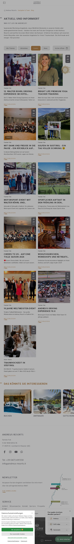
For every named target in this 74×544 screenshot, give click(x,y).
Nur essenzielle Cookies (17, 534)
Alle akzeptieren (16, 529)
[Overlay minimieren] (32, 513)
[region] (17, 520)
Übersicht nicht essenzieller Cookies (17, 538)
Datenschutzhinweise (13, 541)
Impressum (24, 541)
